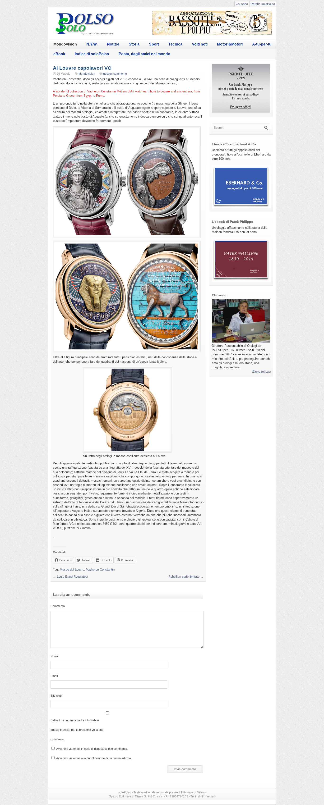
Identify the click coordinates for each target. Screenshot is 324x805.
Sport (154, 44)
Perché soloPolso (263, 4)
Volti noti (200, 44)
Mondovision (65, 44)
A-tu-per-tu (262, 44)
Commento (58, 606)
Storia (134, 44)
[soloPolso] (85, 34)
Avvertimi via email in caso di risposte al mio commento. (92, 748)
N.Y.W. (91, 44)
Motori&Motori (230, 44)
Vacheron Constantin (100, 569)
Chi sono (242, 4)
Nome (54, 656)
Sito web (56, 695)
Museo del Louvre (72, 569)
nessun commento (115, 73)
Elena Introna (261, 371)
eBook (59, 54)
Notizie (113, 44)
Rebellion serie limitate (186, 576)
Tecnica (175, 44)
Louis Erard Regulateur (70, 576)
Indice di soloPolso (92, 54)
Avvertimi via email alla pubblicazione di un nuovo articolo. (94, 758)
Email (54, 675)
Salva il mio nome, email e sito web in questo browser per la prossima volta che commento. (77, 730)
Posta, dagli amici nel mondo (144, 54)
